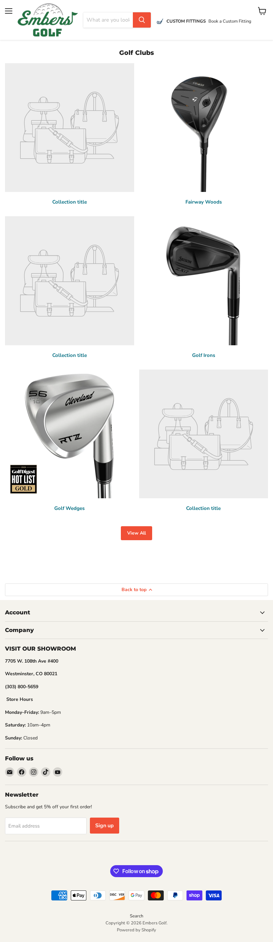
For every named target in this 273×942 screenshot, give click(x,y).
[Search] (142, 20)
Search (136, 916)
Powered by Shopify (136, 930)
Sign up (104, 825)
